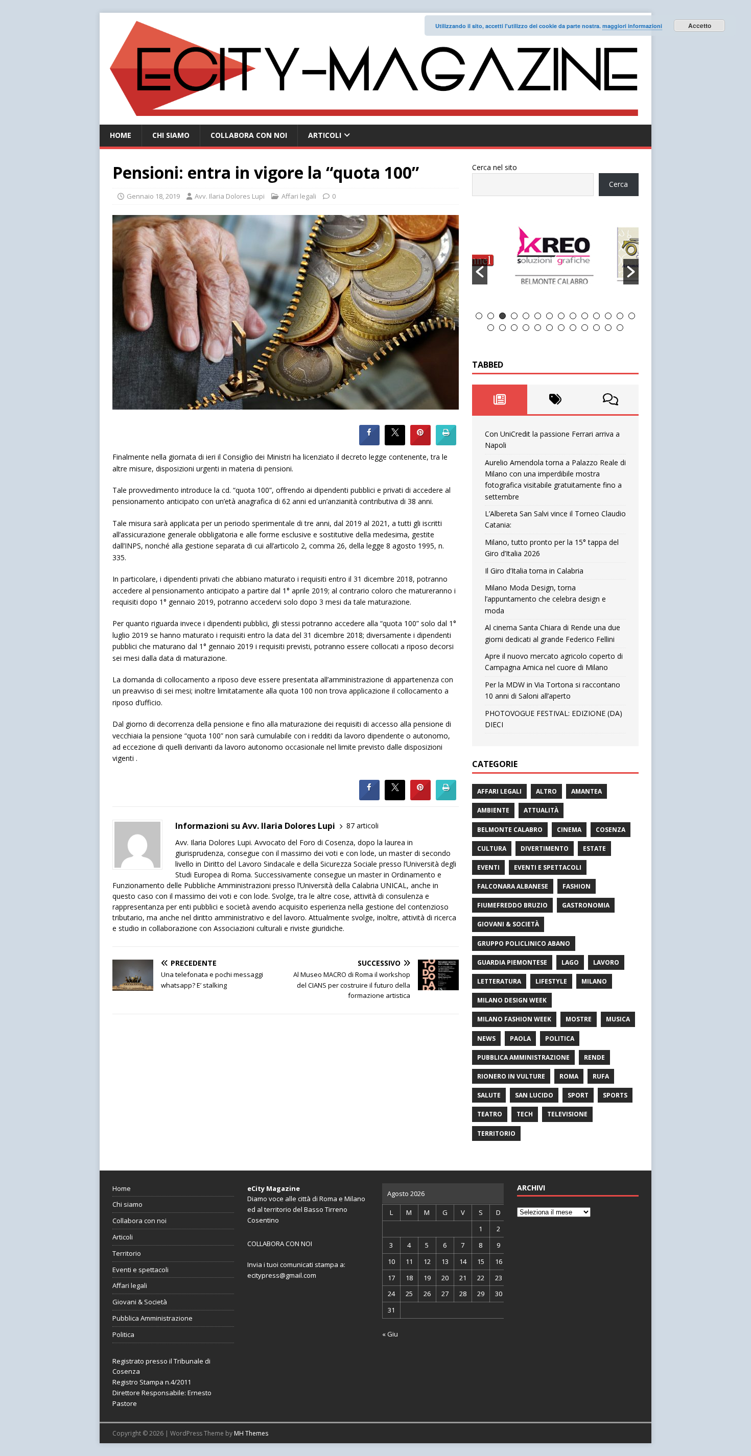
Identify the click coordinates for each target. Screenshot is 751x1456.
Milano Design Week (512, 1000)
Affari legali (298, 196)
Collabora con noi (248, 135)
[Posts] (500, 399)
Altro (546, 791)
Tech (525, 1114)
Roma (568, 1076)
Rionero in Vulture (511, 1076)
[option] (583, 260)
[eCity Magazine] (375, 119)
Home (120, 135)
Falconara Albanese (512, 886)
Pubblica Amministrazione (523, 1057)
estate (594, 848)
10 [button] (584, 316)
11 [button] (596, 316)
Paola (520, 1038)
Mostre (579, 1019)
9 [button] (573, 316)
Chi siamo (171, 135)
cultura (491, 848)
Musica (618, 1019)
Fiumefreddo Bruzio (512, 905)
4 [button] (514, 316)
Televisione (567, 1114)
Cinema (569, 829)
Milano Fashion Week (514, 1019)
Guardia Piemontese (512, 962)
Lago (570, 962)
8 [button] (561, 316)
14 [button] (631, 316)
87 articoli (362, 825)
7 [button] (549, 316)
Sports (615, 1095)
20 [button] (549, 327)
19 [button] (537, 327)
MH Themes (251, 1433)
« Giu (390, 1334)
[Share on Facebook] (369, 442)
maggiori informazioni (632, 26)
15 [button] (490, 327)
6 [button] (537, 316)
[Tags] (555, 399)
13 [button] (620, 316)
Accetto (699, 25)
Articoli (324, 135)
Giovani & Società (508, 924)
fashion (576, 886)
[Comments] (611, 399)
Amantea (586, 791)
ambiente (493, 810)
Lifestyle (551, 981)
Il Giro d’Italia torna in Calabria (534, 571)
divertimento (545, 848)
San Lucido (534, 1095)
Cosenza (610, 829)
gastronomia (585, 905)
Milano (594, 981)
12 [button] (608, 316)
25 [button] (608, 327)
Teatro (489, 1114)
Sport (578, 1095)
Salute (489, 1095)
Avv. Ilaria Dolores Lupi (230, 196)
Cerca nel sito (494, 167)
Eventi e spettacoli (547, 867)
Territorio (496, 1133)
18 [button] (526, 327)
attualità (541, 810)
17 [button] (514, 327)
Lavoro (606, 962)
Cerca (618, 184)
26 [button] (620, 327)
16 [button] (502, 327)
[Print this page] (446, 442)
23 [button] (584, 327)
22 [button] (573, 327)
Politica (559, 1038)
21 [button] (561, 327)
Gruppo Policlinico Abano (523, 943)
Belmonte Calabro (510, 829)
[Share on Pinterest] (420, 442)
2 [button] (490, 316)
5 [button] (526, 316)
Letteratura (499, 981)
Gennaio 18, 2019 (153, 196)
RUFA (601, 1076)
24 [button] (596, 327)
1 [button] (479, 316)
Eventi (488, 867)
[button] (479, 271)
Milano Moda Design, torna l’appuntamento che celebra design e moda (545, 599)
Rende (594, 1057)
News (486, 1038)
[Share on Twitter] (395, 442)
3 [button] (502, 316)
